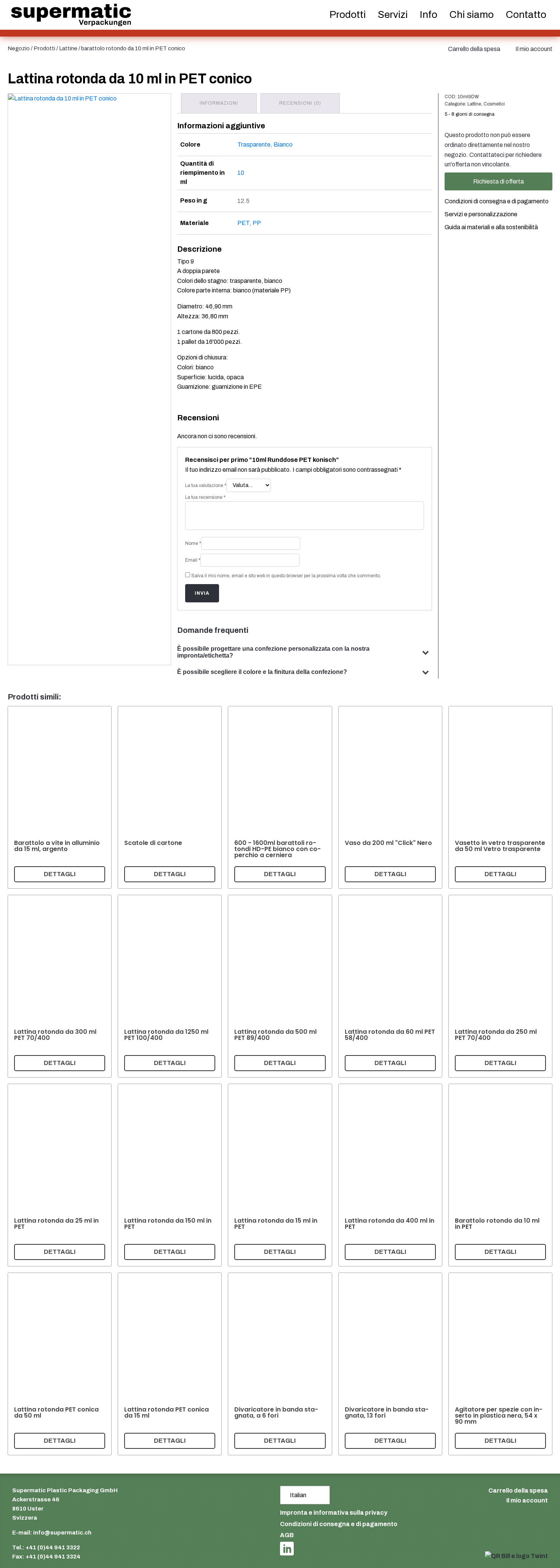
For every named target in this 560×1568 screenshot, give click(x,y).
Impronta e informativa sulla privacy (333, 1512)
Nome (193, 543)
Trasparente (253, 144)
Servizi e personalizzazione (481, 214)
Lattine (68, 48)
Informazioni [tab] (219, 103)
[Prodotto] (59, 797)
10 (240, 172)
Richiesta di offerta (498, 181)
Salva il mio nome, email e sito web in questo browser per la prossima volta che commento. (286, 575)
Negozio (19, 48)
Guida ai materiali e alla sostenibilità (491, 227)
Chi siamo (472, 14)
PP (257, 223)
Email (192, 560)
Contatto (526, 14)
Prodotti (44, 48)
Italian (298, 1495)
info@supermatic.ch (62, 1533)
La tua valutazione (205, 485)
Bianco (283, 144)
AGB (287, 1535)
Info (428, 14)
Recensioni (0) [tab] (300, 103)
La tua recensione (205, 497)
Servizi (393, 14)
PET (243, 223)
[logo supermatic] (71, 15)
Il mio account (533, 49)
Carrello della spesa (474, 49)
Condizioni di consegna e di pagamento (497, 201)
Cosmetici (494, 104)
